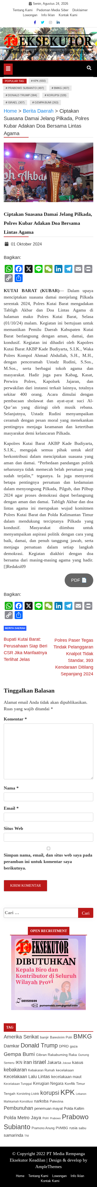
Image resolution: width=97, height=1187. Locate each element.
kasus (77, 1062)
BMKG (82, 1036)
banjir (44, 1037)
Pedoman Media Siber (52, 10)
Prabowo (55, 1118)
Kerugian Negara (48, 1083)
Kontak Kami (68, 15)
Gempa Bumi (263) (46, 102)
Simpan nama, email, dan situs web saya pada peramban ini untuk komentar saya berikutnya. (48, 861)
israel (39, 1062)
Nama (11, 788)
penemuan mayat (48, 1108)
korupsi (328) (56, 95)
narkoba (41, 1101)
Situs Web (13, 828)
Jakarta (54, 1062)
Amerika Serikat (21, 1036)
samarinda (13, 1135)
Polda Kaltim (74, 1108)
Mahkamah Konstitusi (18, 1101)
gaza (74, 1046)
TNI (26, 1135)
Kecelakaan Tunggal (18, 1084)
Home (20, 1176)
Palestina (56, 1101)
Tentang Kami (23, 10)
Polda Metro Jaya (22, 1117)
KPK (67, 1092)
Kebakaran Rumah (41, 1070)
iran (28, 1062)
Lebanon (81, 1093)
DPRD (64, 1046)
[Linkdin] (58, 22)
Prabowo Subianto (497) (26, 87)
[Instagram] (51, 22)
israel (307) (16, 102)
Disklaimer (80, 10)
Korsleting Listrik (28, 1094)
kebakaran (15, 1069)
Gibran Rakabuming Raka (56, 1055)
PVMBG (62, 1128)
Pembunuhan (18, 1108)
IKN (19, 1062)
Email (11, 808)
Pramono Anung (43, 1128)
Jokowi (66, 1062)
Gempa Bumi (19, 1054)
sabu (82, 1128)
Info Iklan (48, 15)
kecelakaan (65, 1070)
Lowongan (30, 15)
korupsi (49, 1093)
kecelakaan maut (66, 1077)
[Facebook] (35, 22)
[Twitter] (43, 22)
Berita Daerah (15, 628)
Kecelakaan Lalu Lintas (27, 1076)
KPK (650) (39, 80)
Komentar (15, 718)
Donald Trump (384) (22, 95)
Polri (46, 1118)
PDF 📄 (79, 580)
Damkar (11, 1045)
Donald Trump (39, 1045)
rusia (73, 1128)
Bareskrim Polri (61, 1037)
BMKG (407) (61, 87)
